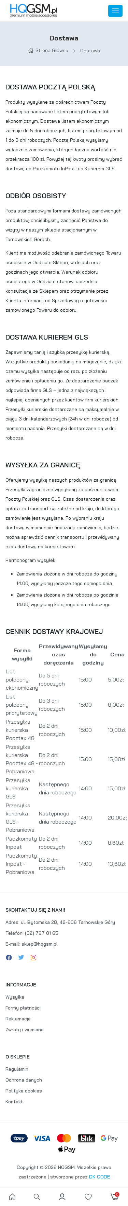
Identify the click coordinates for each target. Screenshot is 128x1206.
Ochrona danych (23, 1080)
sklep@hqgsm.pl (40, 944)
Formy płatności (23, 1008)
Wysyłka (14, 997)
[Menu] (115, 11)
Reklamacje (18, 1019)
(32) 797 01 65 (41, 933)
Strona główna (51, 50)
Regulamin (16, 1069)
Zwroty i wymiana (24, 1030)
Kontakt (14, 1102)
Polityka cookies (23, 1091)
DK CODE (99, 1177)
